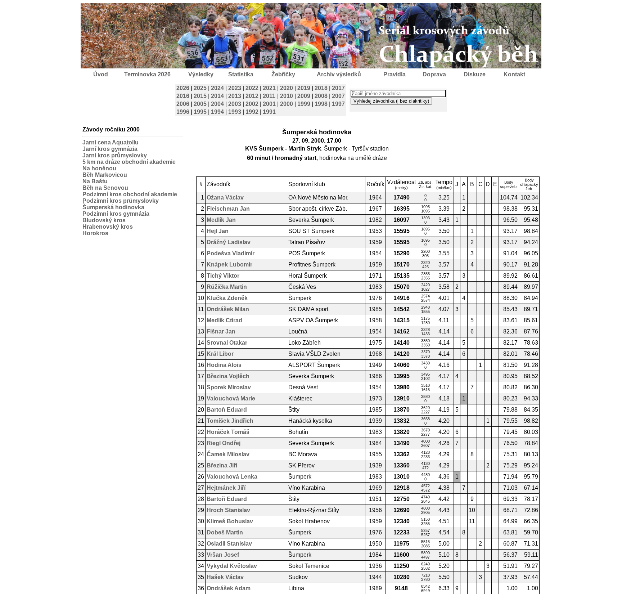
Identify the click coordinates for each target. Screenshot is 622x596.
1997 (338, 104)
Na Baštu (95, 181)
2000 (286, 104)
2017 (338, 88)
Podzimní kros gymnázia (115, 214)
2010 (286, 96)
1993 (234, 112)
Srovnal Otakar (227, 343)
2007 (338, 96)
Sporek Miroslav (229, 387)
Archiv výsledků (339, 74)
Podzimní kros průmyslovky (120, 201)
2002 (251, 104)
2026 (182, 88)
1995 (200, 112)
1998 (321, 104)
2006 (182, 104)
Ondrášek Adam (229, 588)
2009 (303, 96)
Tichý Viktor (223, 276)
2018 (321, 88)
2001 (269, 104)
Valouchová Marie (231, 398)
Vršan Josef (223, 555)
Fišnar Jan (221, 331)
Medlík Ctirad (224, 320)
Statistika (240, 74)
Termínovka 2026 (147, 74)
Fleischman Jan (228, 209)
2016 (182, 96)
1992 (251, 112)
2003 (234, 104)
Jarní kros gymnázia (110, 149)
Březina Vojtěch (228, 376)
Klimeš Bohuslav (230, 521)
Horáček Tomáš (228, 432)
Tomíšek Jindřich (230, 421)
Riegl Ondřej (223, 443)
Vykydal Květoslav (232, 566)
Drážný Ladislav (229, 242)
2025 (200, 88)
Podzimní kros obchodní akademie (129, 194)
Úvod (100, 74)
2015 (200, 96)
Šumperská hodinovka (113, 207)
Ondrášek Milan (228, 309)
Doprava (434, 74)
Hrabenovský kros (107, 227)
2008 (321, 96)
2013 (234, 96)
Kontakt (514, 74)
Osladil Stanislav (229, 544)
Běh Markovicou (104, 175)
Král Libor (220, 354)
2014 (217, 96)
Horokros (95, 233)
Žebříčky (283, 74)
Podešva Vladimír (230, 253)
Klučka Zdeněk (227, 298)
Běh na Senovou (105, 188)
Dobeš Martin (225, 532)
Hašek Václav (225, 577)
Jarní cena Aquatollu (110, 142)
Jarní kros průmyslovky (114, 155)
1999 (303, 104)
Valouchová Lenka (232, 477)
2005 (200, 104)
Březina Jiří (222, 465)
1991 (269, 112)
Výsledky (200, 74)
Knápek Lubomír (229, 264)
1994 (217, 112)
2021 (269, 88)
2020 (286, 88)
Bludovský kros (104, 220)
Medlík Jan (221, 220)
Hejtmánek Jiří (226, 488)
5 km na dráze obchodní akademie (129, 162)
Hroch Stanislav (228, 510)
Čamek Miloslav (228, 454)
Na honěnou (99, 168)
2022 (251, 88)
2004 (217, 104)
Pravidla (394, 74)
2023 (234, 88)
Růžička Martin (227, 287)
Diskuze (475, 74)
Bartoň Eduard (227, 410)
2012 (251, 96)
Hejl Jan (218, 231)
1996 (182, 112)
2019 (303, 88)
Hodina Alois (224, 365)
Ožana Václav (225, 197)
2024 (217, 88)
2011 (269, 96)
